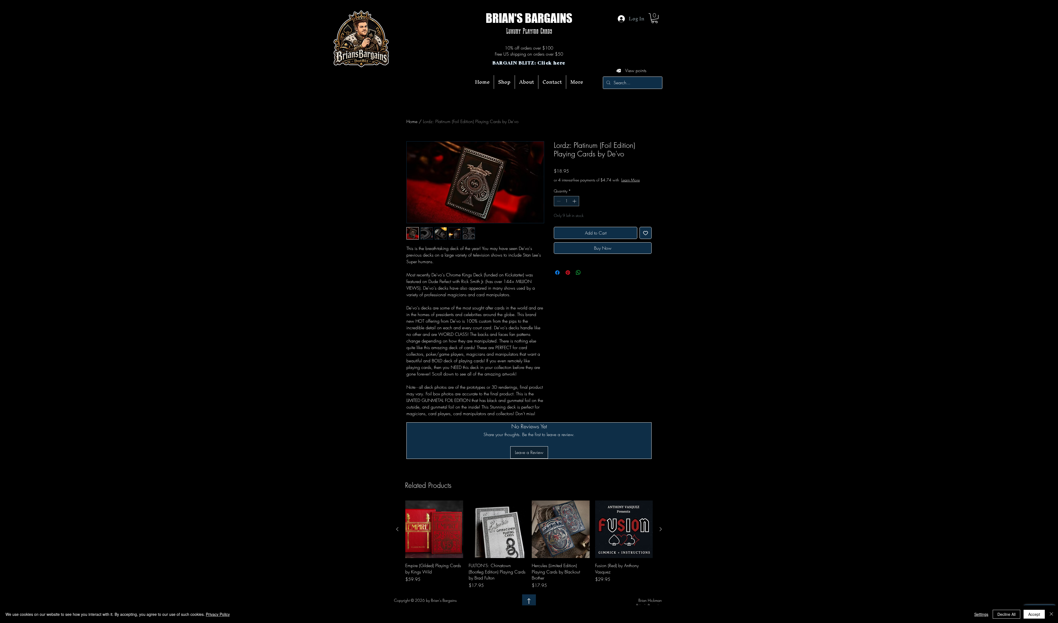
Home (411, 121)
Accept (1034, 614)
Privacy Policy (218, 614)
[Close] (1051, 614)
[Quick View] (434, 529)
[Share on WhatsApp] (578, 278)
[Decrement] (558, 206)
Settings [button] (981, 614)
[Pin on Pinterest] (568, 278)
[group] (529, 544)
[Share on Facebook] (557, 278)
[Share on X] (588, 278)
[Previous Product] (397, 529)
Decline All (1006, 614)
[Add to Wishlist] (645, 238)
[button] (654, 18)
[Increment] (574, 206)
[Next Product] (660, 529)
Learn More (588, 185)
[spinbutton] (566, 206)
